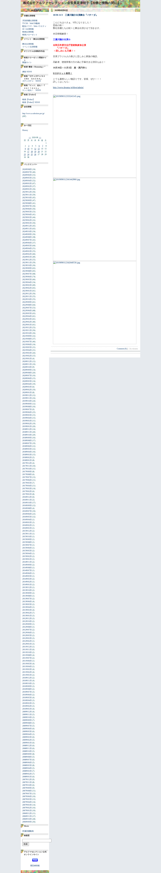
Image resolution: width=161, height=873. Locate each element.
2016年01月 (27, 528)
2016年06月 (27, 514)
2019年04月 (27, 418)
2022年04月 (27, 316)
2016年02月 (27, 525)
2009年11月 (27, 714)
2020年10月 (27, 367)
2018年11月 (27, 432)
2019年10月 (27, 401)
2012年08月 (27, 627)
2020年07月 (27, 375)
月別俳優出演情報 (29, 20)
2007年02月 (27, 808)
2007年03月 (27, 805)
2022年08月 (27, 305)
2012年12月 (27, 618)
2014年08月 (27, 568)
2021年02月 (27, 356)
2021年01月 (27, 358)
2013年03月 (27, 610)
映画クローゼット (29, 35)
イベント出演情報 (29, 47)
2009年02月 (27, 740)
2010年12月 (27, 678)
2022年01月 (27, 325)
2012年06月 (27, 632)
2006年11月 (27, 816)
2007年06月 (27, 796)
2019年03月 (27, 421)
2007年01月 (27, 810)
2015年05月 (27, 551)
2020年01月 (27, 392)
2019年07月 (27, 409)
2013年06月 (27, 601)
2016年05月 (27, 517)
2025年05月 (27, 212)
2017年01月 (27, 494)
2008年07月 (27, 760)
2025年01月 (27, 223)
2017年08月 (27, 474)
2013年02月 (27, 613)
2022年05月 (27, 313)
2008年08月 (27, 757)
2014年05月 (27, 576)
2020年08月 (27, 373)
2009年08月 (27, 723)
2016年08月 (27, 508)
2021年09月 (27, 336)
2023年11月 (27, 262)
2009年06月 (27, 729)
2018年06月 (27, 446)
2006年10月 (27, 819)
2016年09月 (27, 505)
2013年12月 (27, 587)
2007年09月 (27, 788)
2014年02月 (27, 582)
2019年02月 (27, 423)
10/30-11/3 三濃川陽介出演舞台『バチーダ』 (75, 15)
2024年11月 (27, 229)
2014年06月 (27, 573)
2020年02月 (27, 390)
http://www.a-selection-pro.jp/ (33, 113)
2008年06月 (27, 762)
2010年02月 (27, 706)
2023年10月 (27, 265)
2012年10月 (27, 621)
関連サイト (27, 62)
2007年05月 (27, 799)
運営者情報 (35, 866)
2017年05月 (27, 483)
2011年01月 (27, 675)
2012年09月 (27, 624)
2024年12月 (27, 226)
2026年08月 (27, 169)
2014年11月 (27, 562)
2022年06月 (27, 310)
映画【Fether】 (28, 99)
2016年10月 (27, 503)
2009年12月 (27, 712)
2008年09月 (27, 754)
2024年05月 (27, 245)
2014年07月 (27, 570)
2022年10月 (27, 299)
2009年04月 (27, 734)
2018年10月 (27, 435)
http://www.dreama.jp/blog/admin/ (68, 87)
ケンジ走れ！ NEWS (31, 90)
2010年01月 (27, 709)
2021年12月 (27, 327)
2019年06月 (27, 412)
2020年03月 (27, 387)
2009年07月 (27, 726)
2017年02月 (27, 491)
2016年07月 (27, 511)
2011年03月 (27, 669)
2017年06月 (27, 480)
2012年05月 (27, 635)
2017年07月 (27, 477)
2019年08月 (27, 407)
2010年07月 (27, 692)
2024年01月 (27, 257)
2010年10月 (27, 683)
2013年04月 (27, 607)
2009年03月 (27, 737)
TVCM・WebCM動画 (31, 23)
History (25, 130)
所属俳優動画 (28, 831)
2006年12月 (27, 813)
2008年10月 (27, 751)
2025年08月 (27, 203)
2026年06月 (27, 175)
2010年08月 (27, 689)
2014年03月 (27, 579)
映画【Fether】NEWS (31, 102)
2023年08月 (27, 271)
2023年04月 (27, 282)
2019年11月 (27, 398)
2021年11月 (27, 330)
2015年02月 (27, 556)
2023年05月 (27, 279)
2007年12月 (27, 779)
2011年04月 (27, 666)
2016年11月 (27, 500)
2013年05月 (27, 604)
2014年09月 (27, 565)
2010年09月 (27, 686)
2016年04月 (27, 519)
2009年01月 (27, 743)
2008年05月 (27, 765)
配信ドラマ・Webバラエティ (34, 26)
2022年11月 (27, 296)
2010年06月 (27, 695)
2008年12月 (27, 745)
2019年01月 (27, 426)
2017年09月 (27, 471)
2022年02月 (27, 322)
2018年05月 (27, 449)
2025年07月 (27, 206)
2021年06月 (27, 344)
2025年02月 (27, 220)
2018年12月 (27, 429)
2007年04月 (27, 802)
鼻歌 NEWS (27, 72)
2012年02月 (27, 641)
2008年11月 (27, 748)
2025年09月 (27, 200)
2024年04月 (27, 248)
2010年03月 (27, 703)
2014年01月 (27, 584)
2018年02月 (27, 457)
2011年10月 (27, 652)
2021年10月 (27, 333)
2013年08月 (27, 596)
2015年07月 (27, 545)
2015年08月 (27, 542)
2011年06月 (27, 661)
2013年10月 (27, 590)
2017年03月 (27, 488)
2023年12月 (27, 260)
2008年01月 (27, 777)
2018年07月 (27, 443)
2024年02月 (27, 254)
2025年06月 (27, 209)
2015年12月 (27, 531)
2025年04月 (27, 214)
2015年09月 (27, 539)
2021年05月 (27, 347)
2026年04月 (27, 181)
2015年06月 (27, 548)
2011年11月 (27, 649)
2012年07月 (27, 630)
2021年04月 (27, 350)
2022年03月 (27, 319)
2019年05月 (27, 415)
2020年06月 (27, 378)
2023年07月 (27, 274)
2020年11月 (27, 364)
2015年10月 (27, 536)
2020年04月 (27, 384)
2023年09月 (27, 268)
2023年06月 (27, 277)
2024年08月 (27, 237)
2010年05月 (27, 697)
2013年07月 (27, 599)
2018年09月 (27, 438)
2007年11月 (27, 782)
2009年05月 (27, 731)
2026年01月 (27, 189)
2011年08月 (27, 655)
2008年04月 (27, 768)
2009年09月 (27, 720)
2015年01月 (27, 559)
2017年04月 (27, 486)
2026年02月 (27, 186)
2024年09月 (27, 234)
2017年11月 (27, 466)
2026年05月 (27, 178)
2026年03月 (27, 183)
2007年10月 (27, 785)
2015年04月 (27, 553)
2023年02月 (27, 288)
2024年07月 (27, 240)
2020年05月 (27, 381)
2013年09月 (27, 593)
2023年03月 (27, 285)
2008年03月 (27, 771)
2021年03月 (27, 353)
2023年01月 (27, 291)
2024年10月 (27, 231)
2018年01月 (27, 460)
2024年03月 (27, 251)
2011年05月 (27, 664)
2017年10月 (27, 469)
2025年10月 (27, 197)
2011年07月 (27, 658)
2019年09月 (27, 404)
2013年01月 (27, 616)
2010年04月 (27, 700)
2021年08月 (27, 339)
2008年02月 (27, 774)
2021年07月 (27, 342)
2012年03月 (27, 638)
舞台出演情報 (28, 44)
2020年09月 (27, 370)
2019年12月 (27, 395)
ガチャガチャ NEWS (31, 81)
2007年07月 (27, 793)
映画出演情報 (28, 32)
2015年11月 (27, 534)
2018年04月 (27, 452)
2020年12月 (27, 361)
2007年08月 (27, 791)
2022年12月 (27, 294)
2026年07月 (27, 172)
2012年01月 (27, 644)
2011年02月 (27, 672)
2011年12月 (27, 647)
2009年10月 (27, 717)
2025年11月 (27, 195)
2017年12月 (27, 463)
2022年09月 (27, 302)
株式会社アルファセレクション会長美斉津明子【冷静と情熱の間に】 (72, 3)
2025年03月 (27, 217)
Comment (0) (123, 349)
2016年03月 (27, 522)
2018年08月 (27, 440)
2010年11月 (27, 681)
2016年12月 (27, 497)
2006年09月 (27, 822)
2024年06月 (27, 243)
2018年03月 (27, 455)
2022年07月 (27, 308)
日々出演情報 (28, 29)
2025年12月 (27, 192)
